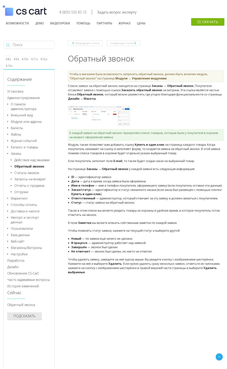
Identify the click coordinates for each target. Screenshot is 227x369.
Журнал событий (24, 141)
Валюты (17, 128)
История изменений (23, 286)
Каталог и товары (24, 147)
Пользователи (22, 228)
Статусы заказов (26, 173)
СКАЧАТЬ (210, 21)
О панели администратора (23, 106)
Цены (141, 23)
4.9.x (16, 59)
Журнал (125, 23)
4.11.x (34, 59)
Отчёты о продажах (29, 185)
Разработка (15, 260)
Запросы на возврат (30, 179)
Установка (15, 91)
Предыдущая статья (87, 43)
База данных (20, 235)
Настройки (19, 254)
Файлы (16, 134)
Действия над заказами (32, 160)
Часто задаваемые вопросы (28, 280)
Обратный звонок (29, 166)
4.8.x (8, 59)
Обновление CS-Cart (23, 273)
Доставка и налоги (25, 211)
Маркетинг (19, 198)
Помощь (83, 23)
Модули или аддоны (26, 121)
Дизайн (13, 267)
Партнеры (104, 23)
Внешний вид (22, 115)
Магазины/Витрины (26, 248)
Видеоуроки (60, 23)
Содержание (19, 79)
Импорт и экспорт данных (25, 219)
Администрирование (23, 98)
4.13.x (9, 66)
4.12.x (44, 59)
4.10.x (25, 59)
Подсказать (24, 316)
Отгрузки (21, 192)
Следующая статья (121, 43)
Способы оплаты (24, 205)
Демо (39, 23)
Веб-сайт (17, 241)
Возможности (17, 23)
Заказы (16, 153)
